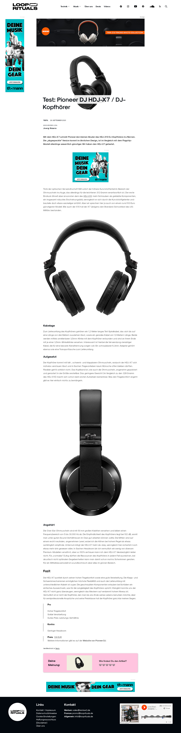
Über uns (89, 6)
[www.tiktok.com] (121, 6)
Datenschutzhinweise (46, 713)
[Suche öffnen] (166, 6)
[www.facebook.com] (143, 6)
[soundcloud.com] (152, 6)
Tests (57, 648)
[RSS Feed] (160, 6)
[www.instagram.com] (128, 6)
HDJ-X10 (87, 196)
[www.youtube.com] (135, 6)
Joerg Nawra (50, 128)
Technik (64, 6)
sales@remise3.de (81, 710)
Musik (76, 6)
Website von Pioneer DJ (94, 640)
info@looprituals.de (84, 716)
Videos (107, 6)
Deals (98, 6)
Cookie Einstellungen (46, 716)
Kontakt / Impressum (46, 710)
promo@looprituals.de (82, 713)
